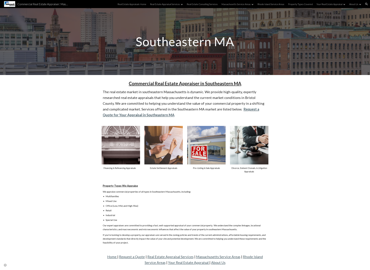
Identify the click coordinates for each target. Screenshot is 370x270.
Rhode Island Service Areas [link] (270, 4)
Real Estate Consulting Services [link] (202, 4)
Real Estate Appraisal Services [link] (165, 4)
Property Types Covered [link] (300, 4)
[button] (366, 4)
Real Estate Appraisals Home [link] (132, 4)
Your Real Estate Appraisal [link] (329, 4)
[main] (185, 41)
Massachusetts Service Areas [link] (236, 4)
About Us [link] (353, 4)
